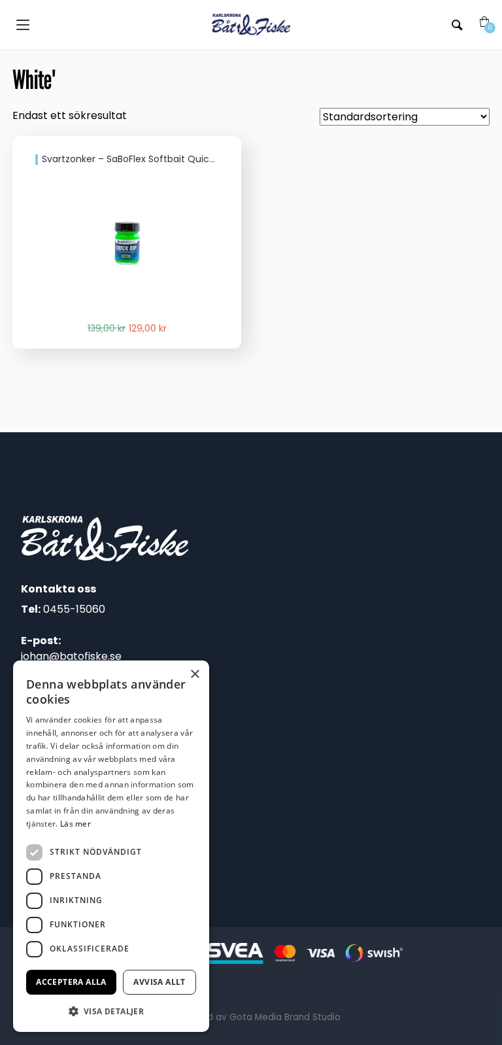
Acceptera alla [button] (71, 981)
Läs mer (75, 823)
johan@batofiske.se (71, 656)
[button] (111, 1011)
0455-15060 (74, 609)
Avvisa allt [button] (159, 981)
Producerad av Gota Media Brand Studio (251, 1017)
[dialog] (111, 846)
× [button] (194, 674)
